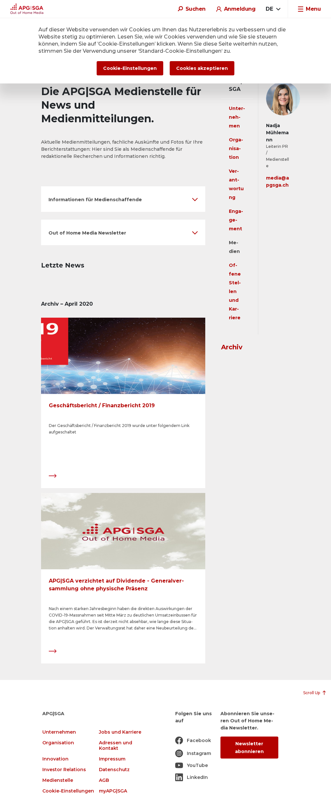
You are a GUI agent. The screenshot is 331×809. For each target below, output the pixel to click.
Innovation (55, 759)
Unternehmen (237, 117)
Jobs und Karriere (120, 732)
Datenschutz (114, 769)
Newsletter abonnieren (249, 747)
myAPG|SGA (113, 791)
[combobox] (273, 9)
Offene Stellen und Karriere (235, 291)
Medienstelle (57, 780)
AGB (104, 780)
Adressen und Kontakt (115, 745)
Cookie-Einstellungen (68, 791)
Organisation (236, 148)
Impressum (112, 759)
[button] (123, 199)
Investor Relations (64, 769)
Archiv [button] (231, 347)
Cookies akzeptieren (202, 68)
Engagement (236, 220)
